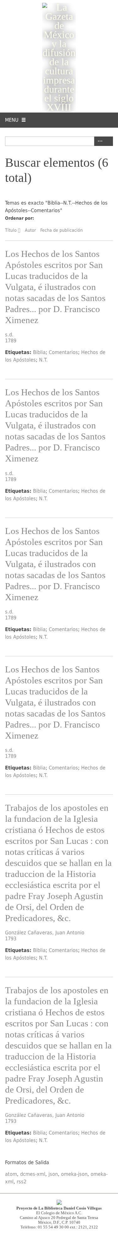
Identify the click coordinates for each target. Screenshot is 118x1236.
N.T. (43, 360)
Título (11, 230)
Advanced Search (99, 141)
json (53, 1174)
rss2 (21, 1182)
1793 (10, 939)
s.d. (9, 335)
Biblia (39, 352)
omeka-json (74, 1174)
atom (11, 1174)
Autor (30, 230)
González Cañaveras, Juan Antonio (44, 933)
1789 (10, 341)
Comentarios (63, 352)
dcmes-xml (32, 1174)
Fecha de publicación (61, 230)
